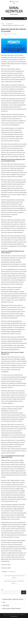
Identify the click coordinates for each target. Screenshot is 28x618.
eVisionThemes (14, 616)
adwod (14, 34)
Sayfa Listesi (6, 605)
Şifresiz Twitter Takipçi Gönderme (12, 608)
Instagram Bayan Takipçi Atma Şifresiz (13, 599)
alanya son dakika (6, 568)
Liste (4, 602)
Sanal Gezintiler (14, 9)
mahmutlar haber (6, 564)
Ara (2, 589)
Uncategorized (11, 571)
